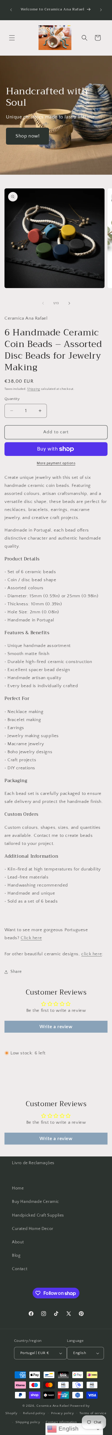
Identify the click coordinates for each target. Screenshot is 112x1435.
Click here (31, 937)
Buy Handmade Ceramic (35, 1201)
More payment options (56, 463)
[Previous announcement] (11, 9)
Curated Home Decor (32, 1228)
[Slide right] (69, 303)
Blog (16, 1255)
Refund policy (34, 1413)
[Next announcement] (101, 9)
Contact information (61, 1422)
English (68, 1428)
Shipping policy (28, 1422)
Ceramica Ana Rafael (52, 1406)
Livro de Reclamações (33, 1163)
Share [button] (16, 971)
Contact (19, 1269)
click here (91, 953)
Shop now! (27, 136)
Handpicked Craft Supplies (38, 1215)
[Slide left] (43, 303)
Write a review (55, 1026)
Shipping (33, 389)
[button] (12, 37)
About (18, 1242)
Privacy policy (62, 1413)
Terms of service (92, 1413)
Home (18, 1188)
